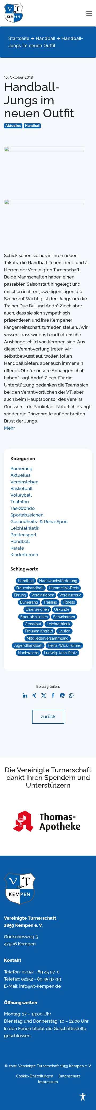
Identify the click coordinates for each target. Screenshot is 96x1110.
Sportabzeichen (26, 515)
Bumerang (21, 468)
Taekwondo (22, 508)
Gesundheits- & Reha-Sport (39, 521)
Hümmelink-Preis (64, 588)
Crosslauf (33, 624)
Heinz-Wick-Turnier (64, 645)
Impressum (48, 1082)
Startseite (18, 38)
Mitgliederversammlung (48, 638)
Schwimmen (64, 617)
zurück (48, 716)
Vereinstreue (70, 595)
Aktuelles (13, 126)
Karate (17, 548)
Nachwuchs (28, 653)
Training (50, 602)
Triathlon (19, 502)
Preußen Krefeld (39, 631)
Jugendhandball (28, 645)
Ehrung (20, 595)
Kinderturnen (24, 554)
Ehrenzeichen (37, 609)
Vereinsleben (24, 482)
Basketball (21, 488)
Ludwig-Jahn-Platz (60, 653)
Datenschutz (69, 1076)
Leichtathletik (24, 528)
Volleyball (21, 495)
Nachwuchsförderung (58, 581)
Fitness (69, 602)
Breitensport (23, 535)
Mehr (9, 428)
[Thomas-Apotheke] (48, 822)
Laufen (64, 631)
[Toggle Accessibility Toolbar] (83, 1097)
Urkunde (61, 609)
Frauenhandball (29, 588)
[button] (24, 695)
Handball (45, 38)
